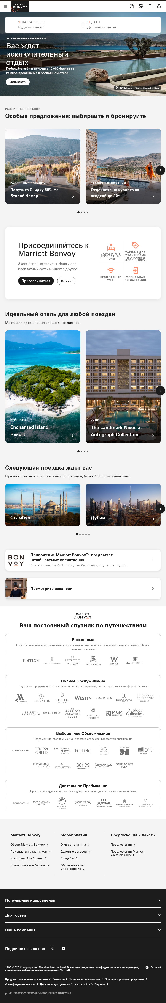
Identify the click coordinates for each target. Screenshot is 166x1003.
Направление (33, 22)
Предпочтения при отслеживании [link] (26, 979)
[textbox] (44, 27)
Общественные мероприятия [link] (72, 867)
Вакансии (59, 979)
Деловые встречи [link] (74, 851)
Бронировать (20, 81)
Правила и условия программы (124, 979)
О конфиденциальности (20, 984)
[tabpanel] (83, 25)
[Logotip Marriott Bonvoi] (83, 616)
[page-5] (89, 534)
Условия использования (84, 979)
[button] (43, 25)
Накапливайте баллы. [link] (26, 858)
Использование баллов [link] (28, 865)
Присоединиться (36, 280)
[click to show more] (160, 170)
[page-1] (78, 212)
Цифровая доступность (55, 984)
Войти (66, 281)
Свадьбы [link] (67, 858)
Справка (100, 984)
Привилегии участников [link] (28, 851)
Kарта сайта (82, 984)
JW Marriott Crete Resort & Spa (140, 87)
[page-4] (87, 212)
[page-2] (81, 212)
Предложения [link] (121, 844)
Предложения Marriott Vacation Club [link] (127, 853)
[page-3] (84, 212)
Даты (95, 22)
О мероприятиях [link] (73, 844)
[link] (83, 560)
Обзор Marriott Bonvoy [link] (27, 844)
